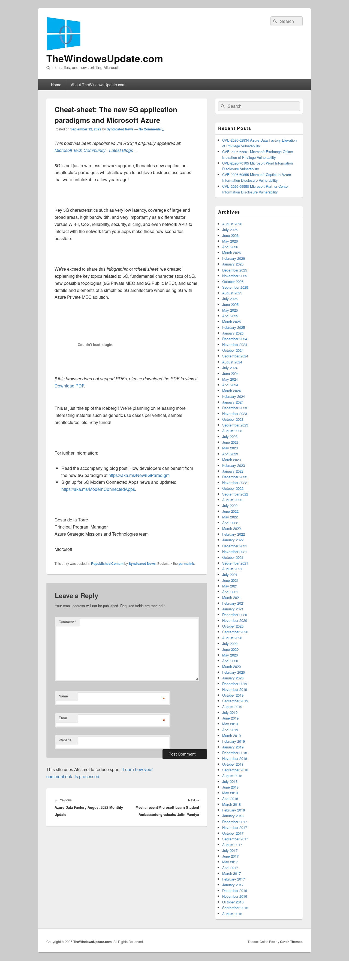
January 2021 (232, 608)
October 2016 (232, 902)
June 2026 (230, 235)
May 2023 (230, 447)
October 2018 (232, 764)
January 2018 (232, 815)
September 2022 (235, 494)
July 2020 (229, 643)
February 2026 (233, 258)
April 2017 (230, 867)
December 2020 (234, 614)
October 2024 (232, 350)
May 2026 (230, 241)
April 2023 (230, 453)
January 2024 (232, 402)
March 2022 (231, 528)
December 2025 (234, 270)
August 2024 (232, 362)
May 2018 (230, 792)
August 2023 (232, 430)
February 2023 (233, 465)
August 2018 (232, 775)
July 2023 (229, 436)
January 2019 (232, 747)
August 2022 (232, 499)
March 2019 (231, 735)
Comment (67, 621)
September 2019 (235, 700)
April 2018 (230, 798)
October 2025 (232, 281)
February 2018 (233, 810)
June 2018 (230, 787)
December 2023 (234, 407)
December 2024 (234, 338)
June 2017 (230, 856)
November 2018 (234, 758)
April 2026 (230, 246)
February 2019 (233, 741)
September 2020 (235, 631)
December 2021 (234, 545)
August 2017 (232, 844)
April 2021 (230, 591)
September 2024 (235, 356)
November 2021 (234, 551)
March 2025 (231, 321)
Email (63, 717)
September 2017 (235, 838)
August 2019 (232, 706)
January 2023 (232, 471)
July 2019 (229, 712)
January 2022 (232, 539)
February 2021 (233, 603)
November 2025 (234, 275)
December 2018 (234, 752)
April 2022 (230, 522)
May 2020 (230, 655)
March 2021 (231, 597)
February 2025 (233, 327)
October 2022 (232, 488)
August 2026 (232, 223)
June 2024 (230, 373)
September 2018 (235, 769)
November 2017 (234, 827)
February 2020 (233, 672)
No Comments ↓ (151, 129)
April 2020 (230, 660)
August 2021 (232, 568)
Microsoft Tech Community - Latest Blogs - (96, 150)
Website (65, 739)
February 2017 (233, 879)
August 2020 (232, 637)
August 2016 (232, 913)
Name (63, 696)
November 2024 (234, 344)
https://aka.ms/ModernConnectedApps (98, 489)
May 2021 (230, 586)
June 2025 (230, 304)
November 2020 (234, 620)
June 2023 (230, 442)
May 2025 (230, 310)
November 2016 (234, 896)
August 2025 (232, 293)
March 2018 (231, 804)
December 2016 (234, 890)
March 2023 (231, 459)
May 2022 (230, 517)
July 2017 (229, 850)
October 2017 (232, 833)
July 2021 (229, 574)
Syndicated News (120, 129)
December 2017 (234, 821)
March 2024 (231, 390)
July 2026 (229, 229)
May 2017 (230, 861)
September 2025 (235, 287)
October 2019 (232, 695)
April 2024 (230, 384)
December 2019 (234, 683)
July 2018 (229, 781)
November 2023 (234, 413)
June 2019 (230, 718)
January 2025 (232, 333)
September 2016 (235, 907)
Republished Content (107, 563)
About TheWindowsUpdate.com (98, 84)
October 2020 (232, 626)
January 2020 (232, 678)
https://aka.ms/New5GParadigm (139, 475)
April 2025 (230, 315)
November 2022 (234, 482)
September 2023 (235, 425)
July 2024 (229, 367)
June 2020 (230, 649)
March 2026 (231, 252)
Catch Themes (291, 941)
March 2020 (231, 666)
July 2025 (229, 298)
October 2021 (232, 557)
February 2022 (233, 534)
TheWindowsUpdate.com (104, 58)
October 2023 (232, 419)
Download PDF (69, 386)
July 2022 (229, 505)
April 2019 (230, 729)
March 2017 (231, 873)
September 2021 (235, 563)
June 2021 (230, 580)
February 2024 (233, 396)
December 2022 (234, 476)
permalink (186, 563)
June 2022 (230, 511)
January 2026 (232, 264)
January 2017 (232, 884)
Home (56, 84)
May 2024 (230, 379)
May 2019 (230, 723)
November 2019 (234, 689)
